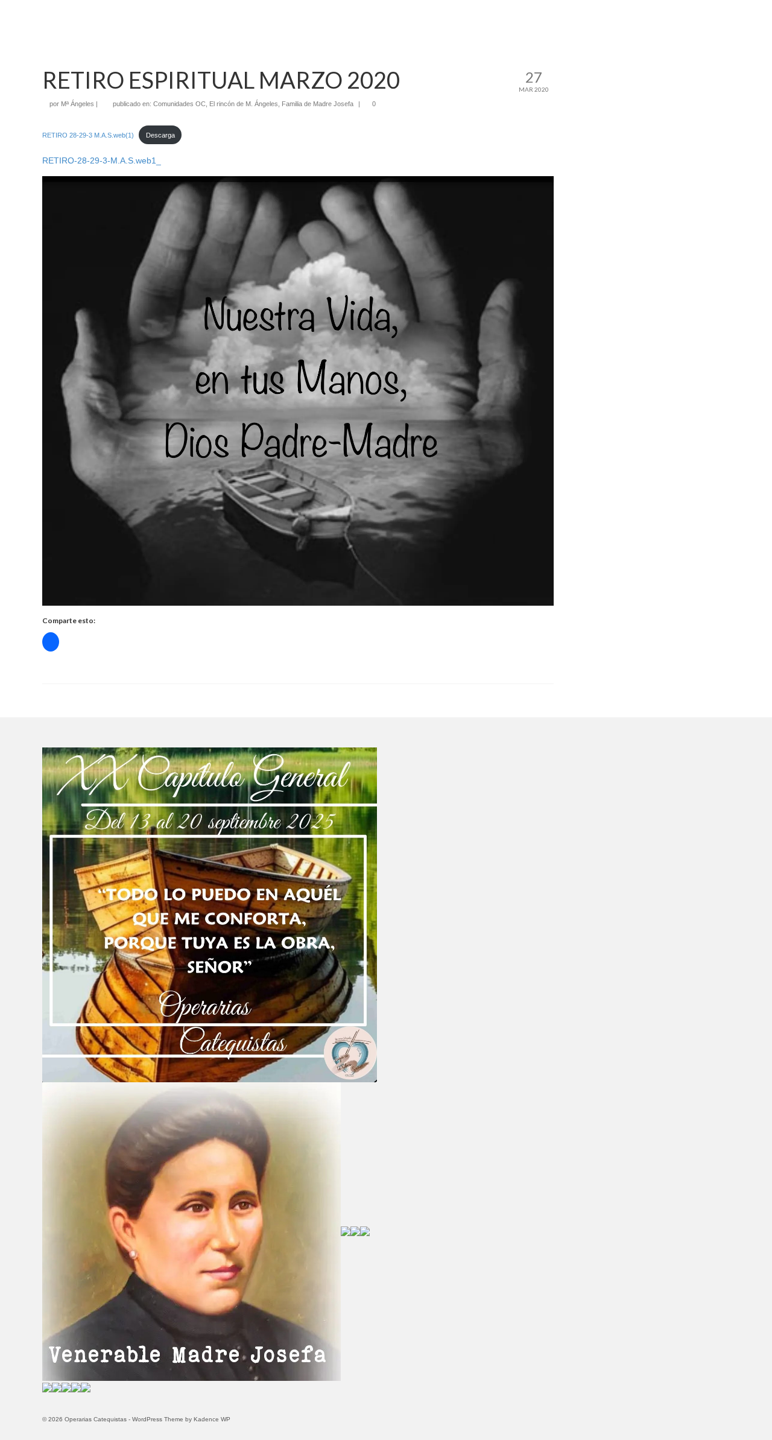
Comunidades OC (179, 103)
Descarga (160, 135)
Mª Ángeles (77, 103)
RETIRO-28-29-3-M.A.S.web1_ (101, 160)
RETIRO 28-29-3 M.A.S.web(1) (88, 135)
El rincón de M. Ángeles (243, 103)
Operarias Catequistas (386, 16)
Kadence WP (212, 1419)
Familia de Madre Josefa (317, 103)
